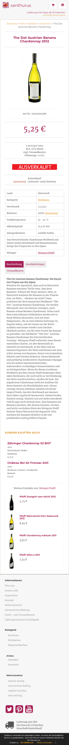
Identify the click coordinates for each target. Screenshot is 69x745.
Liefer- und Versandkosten (20, 614)
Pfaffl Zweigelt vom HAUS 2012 (38, 496)
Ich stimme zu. (27, 742)
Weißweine (14, 640)
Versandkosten (15, 270)
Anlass (10, 655)
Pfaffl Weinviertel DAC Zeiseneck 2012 (39, 517)
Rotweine (13, 635)
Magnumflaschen (17, 645)
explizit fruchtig (17, 690)
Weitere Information (44, 743)
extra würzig (15, 695)
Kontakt (9, 600)
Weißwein (43, 199)
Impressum (11, 595)
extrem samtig (16, 681)
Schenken (13, 659)
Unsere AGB (11, 590)
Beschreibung (14, 264)
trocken (42, 206)
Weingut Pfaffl (46, 252)
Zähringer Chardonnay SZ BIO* (29, 443)
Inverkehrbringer (35, 264)
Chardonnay (51, 213)
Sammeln (13, 664)
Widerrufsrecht (13, 605)
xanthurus (20, 5)
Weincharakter (14, 675)
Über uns (10, 585)
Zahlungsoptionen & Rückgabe (22, 619)
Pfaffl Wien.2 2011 (30, 554)
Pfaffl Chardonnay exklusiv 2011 (38, 535)
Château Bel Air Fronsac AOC (28, 462)
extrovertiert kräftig (19, 685)
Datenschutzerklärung (17, 610)
